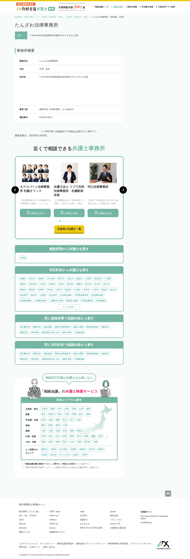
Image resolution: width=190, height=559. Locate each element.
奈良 (65, 431)
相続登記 (105, 327)
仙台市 (53, 455)
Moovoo (22, 524)
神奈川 (51, 414)
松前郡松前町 (97, 295)
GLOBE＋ (84, 515)
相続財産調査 (92, 327)
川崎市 (75, 455)
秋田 (67, 409)
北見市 (70, 278)
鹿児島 (87, 442)
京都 (58, 431)
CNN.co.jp (53, 515)
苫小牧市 (51, 278)
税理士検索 (132, 7)
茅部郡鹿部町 (87, 300)
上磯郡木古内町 (56, 300)
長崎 (58, 442)
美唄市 (41, 289)
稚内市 (34, 295)
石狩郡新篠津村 (81, 295)
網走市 (23, 289)
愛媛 (93, 436)
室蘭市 (79, 284)
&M (20, 515)
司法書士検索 (147, 7)
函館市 (41, 278)
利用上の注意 (75, 131)
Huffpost (53, 520)
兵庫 (51, 431)
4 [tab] (71, 221)
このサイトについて (28, 543)
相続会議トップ (102, 7)
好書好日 (84, 520)
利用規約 (60, 131)
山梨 (51, 420)
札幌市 (23, 278)
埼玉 (60, 414)
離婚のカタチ (25, 532)
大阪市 (53, 449)
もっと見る (68, 307)
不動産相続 (79, 332)
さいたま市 (64, 455)
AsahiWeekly (146, 522)
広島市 (44, 455)
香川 (79, 436)
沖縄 (95, 442)
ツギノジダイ (116, 520)
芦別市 (50, 289)
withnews (23, 528)
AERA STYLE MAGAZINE (91, 528)
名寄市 (86, 289)
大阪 (43, 431)
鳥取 (65, 436)
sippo (82, 511)
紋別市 (68, 289)
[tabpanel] (35, 190)
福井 (79, 420)
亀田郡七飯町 (72, 300)
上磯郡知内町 (40, 300)
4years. (113, 511)
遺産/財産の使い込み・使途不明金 (57, 332)
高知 (100, 436)
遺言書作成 (25, 327)
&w (25, 515)
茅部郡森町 (101, 300)
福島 (88, 409)
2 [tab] (63, 221)
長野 (58, 420)
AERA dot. (53, 524)
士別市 (77, 289)
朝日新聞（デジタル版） (29, 511)
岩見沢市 (98, 278)
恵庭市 (23, 284)
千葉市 (84, 455)
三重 (65, 425)
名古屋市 (63, 449)
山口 (58, 436)
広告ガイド (35, 547)
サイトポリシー (47, 543)
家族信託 (24, 332)
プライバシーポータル (141, 543)
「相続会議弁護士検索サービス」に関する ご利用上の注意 (48, 464)
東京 (43, 414)
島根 (72, 436)
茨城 (74, 414)
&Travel (33, 515)
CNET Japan (54, 511)
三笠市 (95, 289)
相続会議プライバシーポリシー (90, 543)
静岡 (51, 425)
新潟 (43, 420)
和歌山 (80, 431)
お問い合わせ (48, 547)
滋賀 (72, 431)
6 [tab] (78, 221)
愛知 (43, 425)
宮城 (74, 409)
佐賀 (51, 442)
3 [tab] (67, 221)
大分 (72, 442)
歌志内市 (53, 295)
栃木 (81, 414)
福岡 (43, 442)
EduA (21, 520)
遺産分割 (37, 327)
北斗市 (97, 284)
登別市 (70, 284)
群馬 (88, 414)
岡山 (51, 436)
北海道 (23, 258)
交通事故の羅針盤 (118, 528)
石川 (72, 420)
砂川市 (113, 289)
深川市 (88, 284)
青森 (52, 409)
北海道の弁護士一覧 (69, 228)
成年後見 (35, 332)
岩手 (60, 409)
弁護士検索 (118, 7)
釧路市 (79, 278)
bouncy (52, 528)
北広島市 (33, 284)
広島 (43, 436)
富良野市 (24, 295)
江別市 (61, 284)
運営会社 (23, 547)
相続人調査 (78, 327)
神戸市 (92, 449)
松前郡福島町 (26, 300)
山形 (81, 409)
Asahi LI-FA (115, 524)
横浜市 (44, 449)
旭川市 (32, 278)
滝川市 (106, 284)
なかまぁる (85, 524)
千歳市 (108, 278)
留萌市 (32, 289)
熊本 (65, 442)
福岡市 (83, 449)
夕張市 (43, 295)
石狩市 (43, 284)
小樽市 (88, 278)
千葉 (67, 414)
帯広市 (61, 278)
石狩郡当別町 (66, 295)
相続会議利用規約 (65, 543)
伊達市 (52, 284)
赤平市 (59, 289)
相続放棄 (48, 327)
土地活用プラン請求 (166, 7)
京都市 (101, 449)
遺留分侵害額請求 (62, 327)
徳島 (86, 436)
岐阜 (58, 425)
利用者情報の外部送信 (117, 543)
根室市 (104, 289)
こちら (80, 467)
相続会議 (114, 515)
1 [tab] (60, 221)
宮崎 (79, 442)
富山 (65, 420)
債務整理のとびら (57, 532)
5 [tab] (75, 221)
